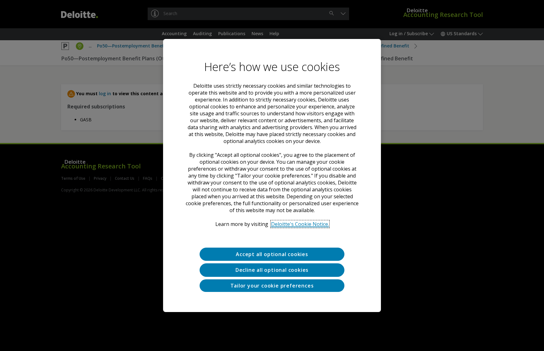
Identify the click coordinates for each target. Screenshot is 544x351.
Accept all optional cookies (272, 254)
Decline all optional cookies (272, 269)
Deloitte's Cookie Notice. (300, 224)
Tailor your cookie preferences (272, 285)
